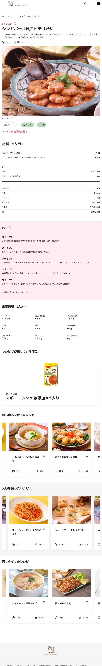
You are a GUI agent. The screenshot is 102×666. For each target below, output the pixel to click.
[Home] (18, 3)
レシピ (12, 16)
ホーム (4, 16)
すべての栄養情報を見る (15, 131)
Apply (85, 4)
